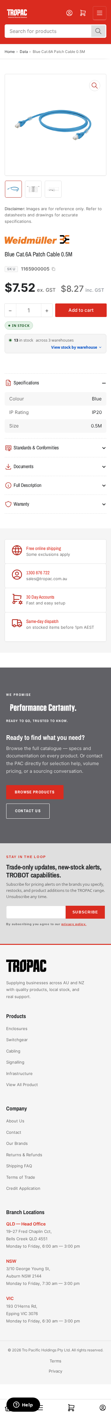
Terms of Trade (20, 1177)
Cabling (13, 1051)
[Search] (98, 31)
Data (24, 51)
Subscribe (85, 912)
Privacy (55, 1371)
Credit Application (23, 1188)
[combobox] (55, 31)
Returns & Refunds (24, 1154)
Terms (55, 1360)
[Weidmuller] (48, 239)
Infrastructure (19, 1073)
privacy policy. (73, 924)
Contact (13, 1132)
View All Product (22, 1084)
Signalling (15, 1062)
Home (10, 51)
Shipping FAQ (19, 1165)
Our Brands (17, 1143)
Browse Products (35, 792)
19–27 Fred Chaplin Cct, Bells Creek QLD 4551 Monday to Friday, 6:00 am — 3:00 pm (43, 1239)
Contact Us (28, 810)
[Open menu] (99, 13)
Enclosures (16, 1028)
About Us (15, 1120)
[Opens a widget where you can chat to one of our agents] (23, 1405)
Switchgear (17, 1039)
